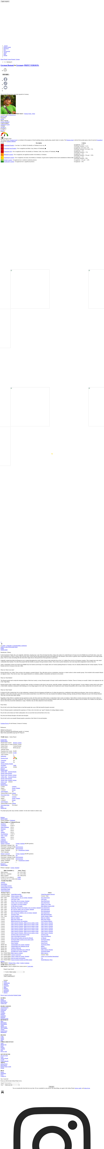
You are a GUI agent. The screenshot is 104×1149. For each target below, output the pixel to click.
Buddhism (3, 824)
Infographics (4, 1022)
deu (17, 845)
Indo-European (19, 847)
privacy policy (78, 1088)
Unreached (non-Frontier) (10, 148)
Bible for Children (15, 917)
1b (1, 148)
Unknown (3, 839)
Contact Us (3, 1076)
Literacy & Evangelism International (49, 956)
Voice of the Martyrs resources (18, 936)
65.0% (8, 124)
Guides (2, 1037)
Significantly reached (9, 161)
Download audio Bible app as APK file (20, 949)
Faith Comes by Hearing (47, 923)
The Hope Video (15, 914)
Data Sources (4, 1065)
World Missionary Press (46, 959)
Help (5, 54)
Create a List (4, 1009)
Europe (14, 790)
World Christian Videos (16, 916)
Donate (5, 55)
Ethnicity (6, 984)
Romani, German (12, 775)
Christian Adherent (11, 141)
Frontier (2, 1011)
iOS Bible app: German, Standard (19, 951)
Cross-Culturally (5, 1061)
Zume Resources (15, 941)
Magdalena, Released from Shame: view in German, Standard (26, 907)
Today (2, 1043)
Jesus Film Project (45, 897)
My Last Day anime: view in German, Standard (22, 909)
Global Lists (3, 1003)
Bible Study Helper (45, 919)
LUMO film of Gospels (16, 906)
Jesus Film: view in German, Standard (20, 901)
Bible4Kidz (44, 948)
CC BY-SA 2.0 (12, 115)
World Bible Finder (5, 889)
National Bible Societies (6, 887)
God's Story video (15, 899)
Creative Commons (24, 963)
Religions (3, 1017)
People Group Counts (6, 1066)
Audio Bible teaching (16, 894)
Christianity (3, 124)
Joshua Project (4, 1064)
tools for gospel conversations (18, 958)
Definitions (3, 1073)
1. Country (6, 972)
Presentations (4, 1024)
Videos (2, 1025)
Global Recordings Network (48, 894)
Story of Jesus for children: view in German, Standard (24, 912)
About (5, 52)
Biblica (42, 946)
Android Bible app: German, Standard (20, 944)
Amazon (3, 882)
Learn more (30, 966)
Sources (2, 961)
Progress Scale (13, 140)
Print (2, 1050)
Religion (3, 817)
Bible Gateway (44, 953)
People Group (4, 775)
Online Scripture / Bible (16, 896)
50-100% (3, 127)
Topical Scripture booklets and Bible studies (21, 959)
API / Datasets (4, 1028)
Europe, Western (16, 788)
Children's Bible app (16, 948)
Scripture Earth (44, 934)
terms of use (87, 1088)
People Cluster (4, 778)
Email (2, 1046)
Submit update (4, 785)
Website (14, 793)
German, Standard (5, 122)
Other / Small (4, 835)
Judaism (3, 832)
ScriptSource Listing (24, 850)
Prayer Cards (4, 116)
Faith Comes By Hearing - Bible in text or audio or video (24, 923)
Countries (3, 1013)
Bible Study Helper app (16, 919)
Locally (2, 1059)
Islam (2, 830)
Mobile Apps (4, 1026)
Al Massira (43, 938)
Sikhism (3, 837)
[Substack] (2, 1093)
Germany (14, 786)
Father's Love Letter (46, 904)
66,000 (2, 119)
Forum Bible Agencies (6, 885)
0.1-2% (2, 130)
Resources (6, 48)
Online (19, 877)
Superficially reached (9, 157)
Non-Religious (4, 834)
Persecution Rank (5, 795)
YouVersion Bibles (45, 939)
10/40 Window (4, 791)
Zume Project (44, 941)
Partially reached (8, 160)
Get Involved (7, 51)
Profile (5, 981)
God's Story (44, 899)
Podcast (2, 1047)
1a (1, 145)
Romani (10, 778)
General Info (7, 983)
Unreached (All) (8, 151)
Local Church (4, 1031)
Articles (2, 1029)
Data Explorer (4, 1002)
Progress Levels (4, 1018)
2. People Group (8, 974)
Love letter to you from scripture (19, 904)
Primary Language (5, 843)
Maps (2, 806)
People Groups (7, 47)
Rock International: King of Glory (19, 911)
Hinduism (3, 829)
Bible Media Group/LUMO (47, 906)
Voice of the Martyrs (46, 936)
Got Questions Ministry (46, 921)
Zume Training (14, 943)
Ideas (2, 1040)
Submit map (3, 808)
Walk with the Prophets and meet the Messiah (22, 938)
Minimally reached (8, 154)
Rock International (45, 911)
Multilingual (3, 1032)
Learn (2, 1057)
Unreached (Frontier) (9, 145)
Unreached (3, 1010)
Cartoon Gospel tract (16, 954)
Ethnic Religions (5, 827)
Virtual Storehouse (5, 890)
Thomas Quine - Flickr (29, 113)
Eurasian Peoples (12, 777)
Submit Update (17, 995)
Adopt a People (4, 1058)
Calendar (3, 1048)
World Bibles (4, 884)
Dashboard (3, 1000)
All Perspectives (4, 1007)
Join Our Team (4, 1055)
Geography (3, 783)
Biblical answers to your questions (19, 921)
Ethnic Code (4, 782)
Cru (42, 958)
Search (6, 45)
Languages (3, 840)
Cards (2, 1036)
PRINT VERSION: (31, 65)
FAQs (2, 1074)
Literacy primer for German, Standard (20, 956)
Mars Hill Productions (46, 914)
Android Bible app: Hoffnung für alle (20, 946)
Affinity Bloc (4, 777)
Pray (5, 50)
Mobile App (3, 1044)
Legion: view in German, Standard (19, 902)
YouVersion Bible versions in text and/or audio (22, 939)
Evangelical (99, 140)
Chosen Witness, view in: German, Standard (21, 897)
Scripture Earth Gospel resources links (20, 934)
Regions (3, 1014)
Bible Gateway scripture (17, 953)
